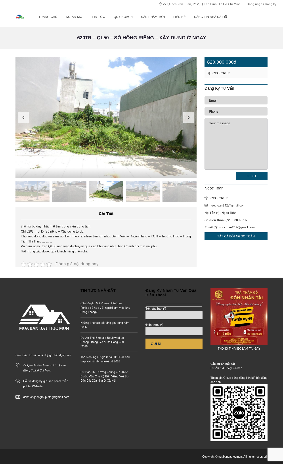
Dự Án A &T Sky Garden (226, 368)
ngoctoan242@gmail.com (227, 205)
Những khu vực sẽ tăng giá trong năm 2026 (104, 325)
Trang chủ (47, 17)
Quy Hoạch (123, 17)
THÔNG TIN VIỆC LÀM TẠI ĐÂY (239, 348)
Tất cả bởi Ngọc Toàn (236, 236)
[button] (188, 117)
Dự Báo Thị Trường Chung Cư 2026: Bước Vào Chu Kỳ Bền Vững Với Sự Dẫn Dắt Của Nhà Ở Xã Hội (104, 376)
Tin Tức (98, 17)
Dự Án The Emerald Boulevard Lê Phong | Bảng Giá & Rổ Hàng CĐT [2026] (102, 342)
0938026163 (221, 73)
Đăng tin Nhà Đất (209, 17)
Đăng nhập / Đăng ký (261, 4)
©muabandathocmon (228, 456)
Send (251, 176)
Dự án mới (75, 17)
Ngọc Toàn (229, 212)
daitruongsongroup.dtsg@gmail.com (46, 397)
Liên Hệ (179, 17)
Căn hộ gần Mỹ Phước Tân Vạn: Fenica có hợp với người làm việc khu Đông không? (105, 308)
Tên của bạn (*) (155, 308)
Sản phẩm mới (153, 17)
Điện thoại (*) (154, 324)
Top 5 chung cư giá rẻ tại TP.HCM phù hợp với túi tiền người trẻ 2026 (105, 359)
